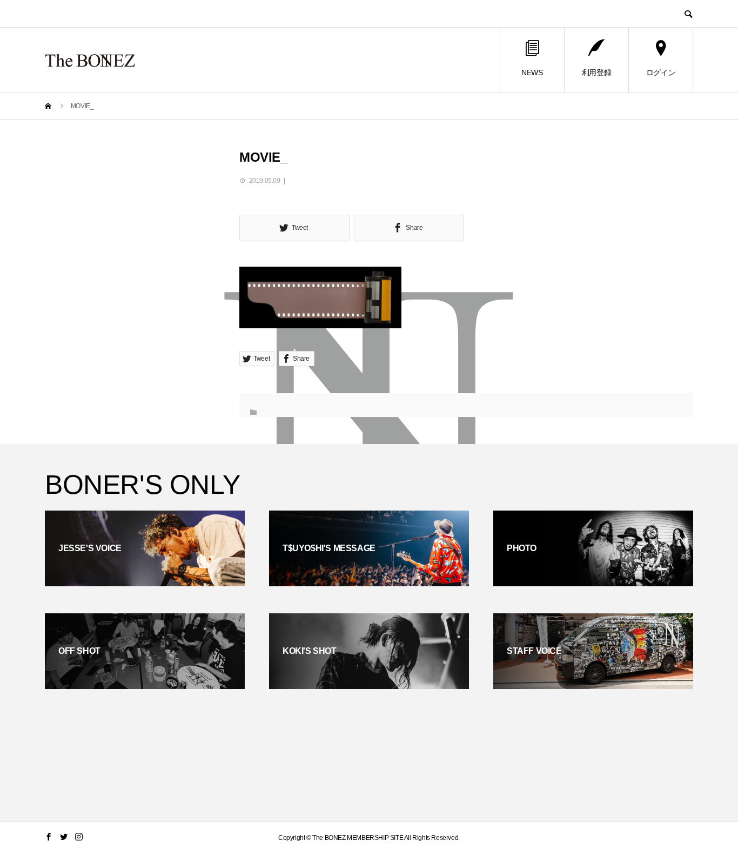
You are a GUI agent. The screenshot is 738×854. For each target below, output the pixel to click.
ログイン (660, 72)
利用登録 (596, 72)
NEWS (531, 72)
